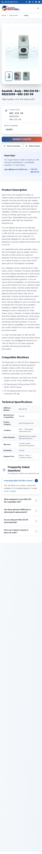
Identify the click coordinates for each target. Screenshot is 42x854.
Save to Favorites (13, 146)
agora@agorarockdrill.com (15, 169)
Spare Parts (13, 15)
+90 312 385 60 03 (34, 170)
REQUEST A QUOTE (22, 139)
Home (4, 15)
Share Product (34, 146)
